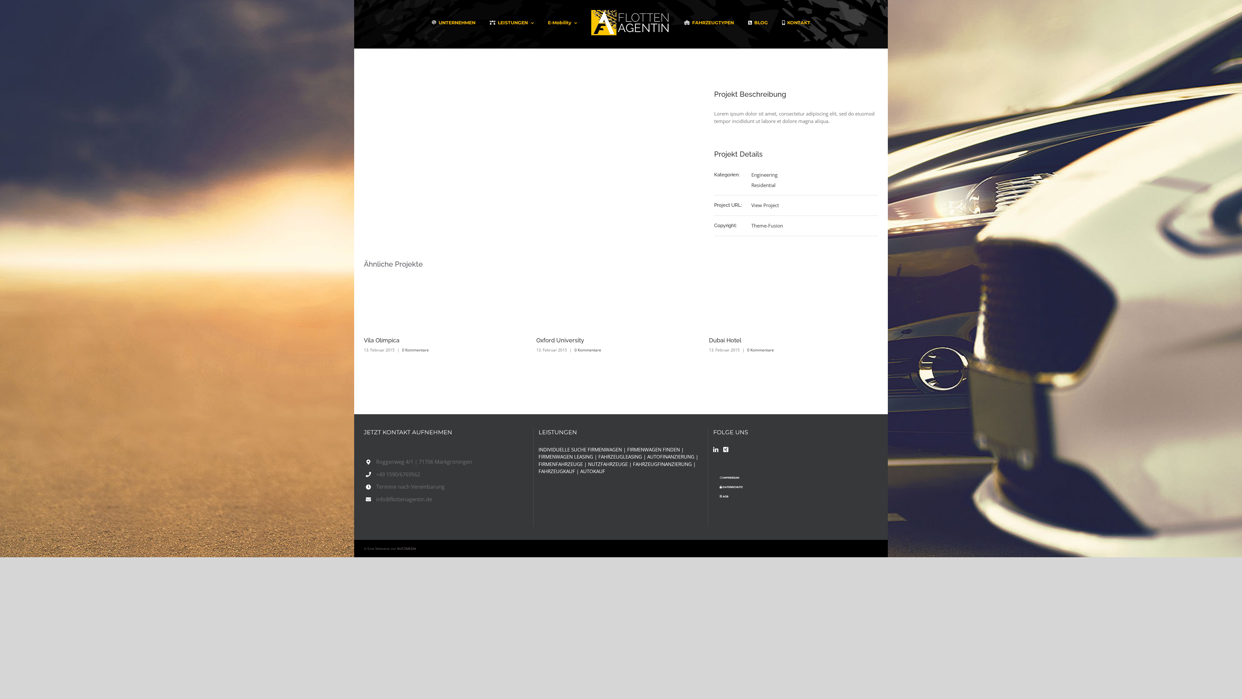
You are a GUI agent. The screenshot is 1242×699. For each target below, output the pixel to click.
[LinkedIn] (715, 449)
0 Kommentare (415, 350)
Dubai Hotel (552, 340)
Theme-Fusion (767, 225)
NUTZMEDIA (406, 548)
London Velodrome (735, 340)
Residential (763, 185)
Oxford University (388, 340)
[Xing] (725, 449)
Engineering (764, 175)
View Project (765, 205)
